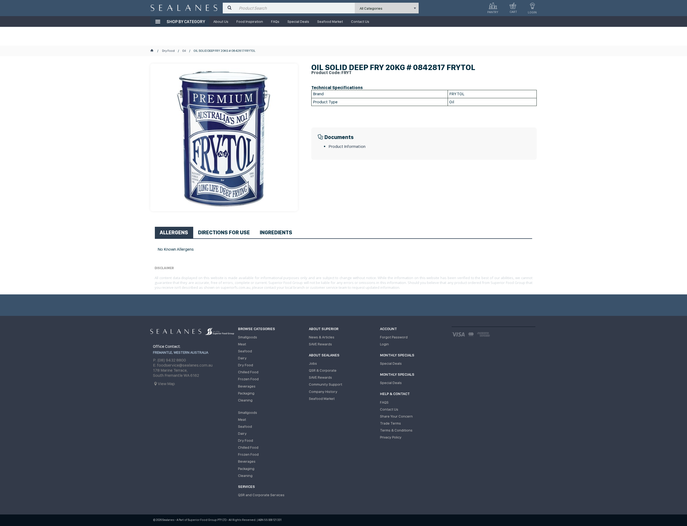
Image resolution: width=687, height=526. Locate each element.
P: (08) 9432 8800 (169, 360)
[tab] (174, 232)
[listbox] (387, 8)
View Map (166, 383)
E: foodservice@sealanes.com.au (183, 365)
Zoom (230, 129)
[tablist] (343, 240)
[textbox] (295, 8)
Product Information (347, 146)
